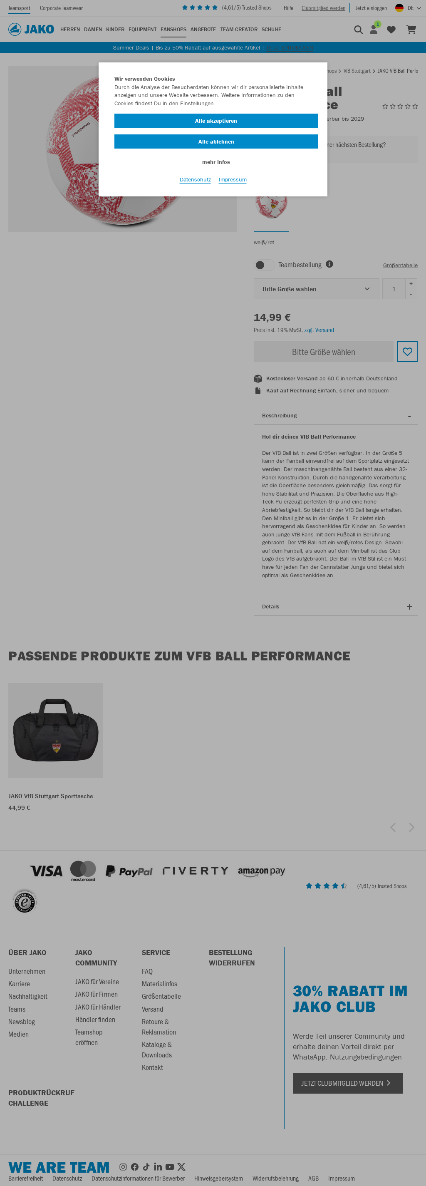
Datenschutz (195, 179)
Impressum (233, 179)
